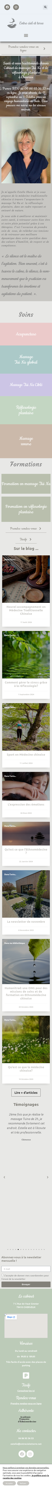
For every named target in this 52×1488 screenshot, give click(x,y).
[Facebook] (7, 7)
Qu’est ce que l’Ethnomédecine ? (26, 851)
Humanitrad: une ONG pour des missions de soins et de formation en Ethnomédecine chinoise (26, 993)
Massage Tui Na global (26, 359)
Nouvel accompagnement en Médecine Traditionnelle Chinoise (26, 610)
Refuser (23, 1483)
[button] (45, 7)
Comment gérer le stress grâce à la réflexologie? (26, 684)
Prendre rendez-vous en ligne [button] (23, 49)
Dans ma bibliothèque (14, 943)
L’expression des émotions (26, 804)
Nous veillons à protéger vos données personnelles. (26, 1467)
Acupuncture (26, 334)
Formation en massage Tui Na (26, 484)
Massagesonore (26, 441)
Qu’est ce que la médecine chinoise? (26, 1068)
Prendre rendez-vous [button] (23, 528)
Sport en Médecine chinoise (26, 754)
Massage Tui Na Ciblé (26, 385)
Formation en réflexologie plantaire (26, 509)
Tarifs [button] (23, 539)
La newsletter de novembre (26, 921)
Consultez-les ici (26, 1390)
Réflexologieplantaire (26, 410)
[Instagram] (16, 7)
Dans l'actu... (10, 559)
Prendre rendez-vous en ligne (26, 1403)
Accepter (9, 1483)
